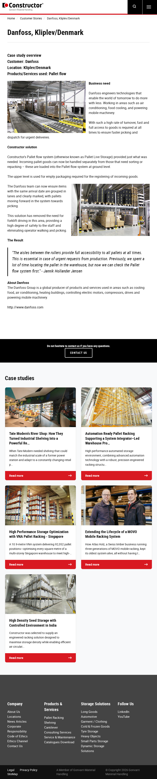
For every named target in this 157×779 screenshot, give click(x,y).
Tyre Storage (89, 731)
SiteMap (12, 774)
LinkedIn (123, 712)
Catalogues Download (59, 742)
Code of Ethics (17, 736)
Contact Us (78, 353)
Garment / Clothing (94, 721)
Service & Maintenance (59, 737)
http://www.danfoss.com (25, 307)
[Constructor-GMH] (22, 7)
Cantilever (51, 727)
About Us (13, 712)
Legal (10, 770)
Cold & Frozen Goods (95, 726)
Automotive (89, 716)
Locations (14, 716)
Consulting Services (57, 732)
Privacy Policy (28, 770)
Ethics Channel (17, 741)
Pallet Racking (54, 717)
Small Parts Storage (94, 741)
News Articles (17, 721)
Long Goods (89, 712)
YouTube (124, 716)
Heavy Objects (91, 736)
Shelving (50, 722)
